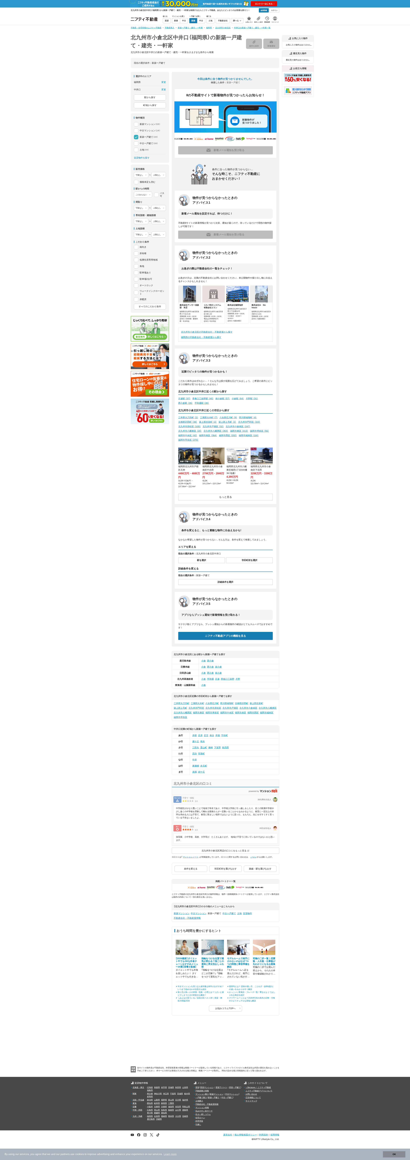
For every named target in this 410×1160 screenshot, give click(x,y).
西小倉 (210, 660)
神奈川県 (158, 1094)
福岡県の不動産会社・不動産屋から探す (201, 337)
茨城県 (180, 1094)
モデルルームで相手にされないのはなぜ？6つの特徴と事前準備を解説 (238, 962)
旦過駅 (184, 398)
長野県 (164, 1100)
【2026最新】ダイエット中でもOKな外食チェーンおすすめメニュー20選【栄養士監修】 (187, 962)
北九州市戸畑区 (213, 426)
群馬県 (150, 1096)
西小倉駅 (185, 403)
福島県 (150, 1090)
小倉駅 (238, 398)
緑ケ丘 (201, 772)
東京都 (150, 1094)
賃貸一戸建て (235, 1087)
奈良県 (178, 1107)
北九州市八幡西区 (216, 431)
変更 (163, 82)
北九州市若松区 (189, 426)
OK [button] (394, 1154)
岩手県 (164, 1087)
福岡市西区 (228, 435)
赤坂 (194, 735)
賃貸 (197, 1087)
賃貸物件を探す (142, 157)
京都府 (164, 1107)
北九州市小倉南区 (238, 426)
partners (65, 1154)
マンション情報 (202, 1108)
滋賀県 (171, 1107)
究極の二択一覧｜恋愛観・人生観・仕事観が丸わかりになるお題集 (264, 961)
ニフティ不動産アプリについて (259, 1091)
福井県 (185, 1100)
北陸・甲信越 (138, 1100)
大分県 (178, 1116)
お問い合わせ (251, 1094)
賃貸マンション (207, 1087)
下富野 (217, 747)
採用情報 (274, 1134)
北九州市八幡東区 (190, 431)
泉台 (212, 735)
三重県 (171, 1103)
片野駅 (252, 398)
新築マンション (181, 913)
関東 (134, 1094)
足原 (200, 735)
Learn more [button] (170, 1154)
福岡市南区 (208, 435)
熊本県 (171, 1116)
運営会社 (227, 1134)
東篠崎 (195, 765)
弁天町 (203, 765)
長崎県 (164, 1116)
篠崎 (210, 747)
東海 (134, 1103)
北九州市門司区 (249, 422)
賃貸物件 (247, 913)
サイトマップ (251, 1101)
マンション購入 (202, 1094)
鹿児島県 (151, 1119)
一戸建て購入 (201, 1097)
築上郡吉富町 (208, 422)
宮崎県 (185, 1116)
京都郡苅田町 (187, 422)
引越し (198, 1124)
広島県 (150, 1110)
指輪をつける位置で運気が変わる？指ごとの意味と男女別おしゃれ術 (212, 962)
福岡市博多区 (259, 431)
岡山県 (157, 1110)
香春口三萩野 (227, 679)
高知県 (164, 1113)
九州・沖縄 (137, 1116)
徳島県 (185, 1110)
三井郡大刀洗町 (188, 417)
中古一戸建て (229, 913)
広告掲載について (253, 1097)
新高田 (225, 747)
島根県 (171, 1110)
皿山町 (203, 747)
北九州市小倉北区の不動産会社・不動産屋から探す (207, 332)
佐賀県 (157, 1116)
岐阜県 (157, 1103)
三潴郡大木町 (209, 417)
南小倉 (218, 667)
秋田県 (178, 1087)
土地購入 (199, 1101)
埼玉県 (166, 1094)
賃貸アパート (221, 1087)
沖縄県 (159, 1119)
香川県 (150, 1113)
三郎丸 (195, 747)
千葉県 (173, 1094)
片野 (238, 679)
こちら (253, 857)
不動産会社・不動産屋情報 (187, 918)
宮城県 (171, 1087)
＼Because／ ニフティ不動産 (258, 1087)
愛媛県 (157, 1113)
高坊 (194, 753)
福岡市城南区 (249, 435)
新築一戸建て (213, 1097)
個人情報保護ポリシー (245, 1134)
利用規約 (263, 1134)
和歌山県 (186, 1107)
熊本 (202, 741)
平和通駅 (202, 403)
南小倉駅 (222, 398)
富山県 (171, 1100)
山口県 (178, 1110)
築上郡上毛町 (227, 422)
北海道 (150, 1087)
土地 (239, 913)
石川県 (178, 1100)
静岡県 (164, 1103)
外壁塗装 (199, 1121)
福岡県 (150, 1116)
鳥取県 (164, 1110)
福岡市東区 (239, 431)
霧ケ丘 (195, 741)
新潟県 (150, 1100)
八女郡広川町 (228, 417)
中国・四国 (137, 1110)
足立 (206, 735)
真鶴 (194, 772)
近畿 (134, 1107)
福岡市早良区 (188, 440)
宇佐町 (224, 735)
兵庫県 (157, 1107)
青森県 (157, 1087)
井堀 (217, 735)
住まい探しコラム (203, 1114)
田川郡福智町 (248, 417)
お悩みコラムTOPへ (225, 1008)
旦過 (217, 679)
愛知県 (150, 1103)
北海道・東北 (138, 1087)
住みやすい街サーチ (204, 1111)
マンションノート (190, 857)
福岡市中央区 (187, 435)
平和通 (210, 679)
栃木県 (187, 1094)
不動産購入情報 (202, 1091)
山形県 (185, 1087)
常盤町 (201, 753)
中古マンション (198, 913)
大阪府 (150, 1107)
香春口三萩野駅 (202, 398)
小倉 (203, 660)
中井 (194, 759)
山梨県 (157, 1100)
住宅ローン (200, 1118)
